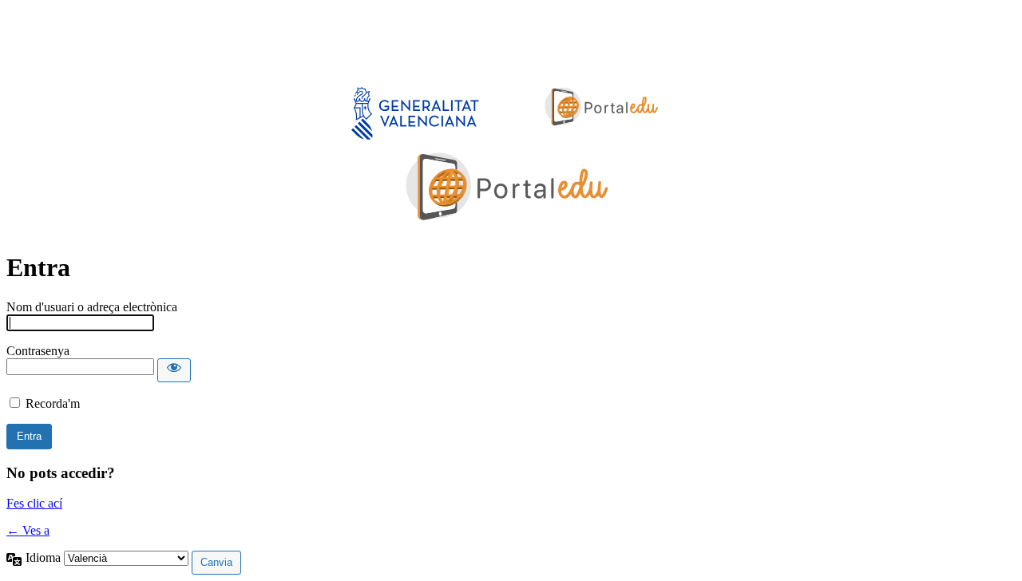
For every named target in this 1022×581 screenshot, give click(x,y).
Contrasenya (37, 351)
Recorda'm (53, 403)
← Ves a (28, 530)
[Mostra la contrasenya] (174, 370)
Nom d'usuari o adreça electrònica (91, 307)
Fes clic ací (34, 503)
